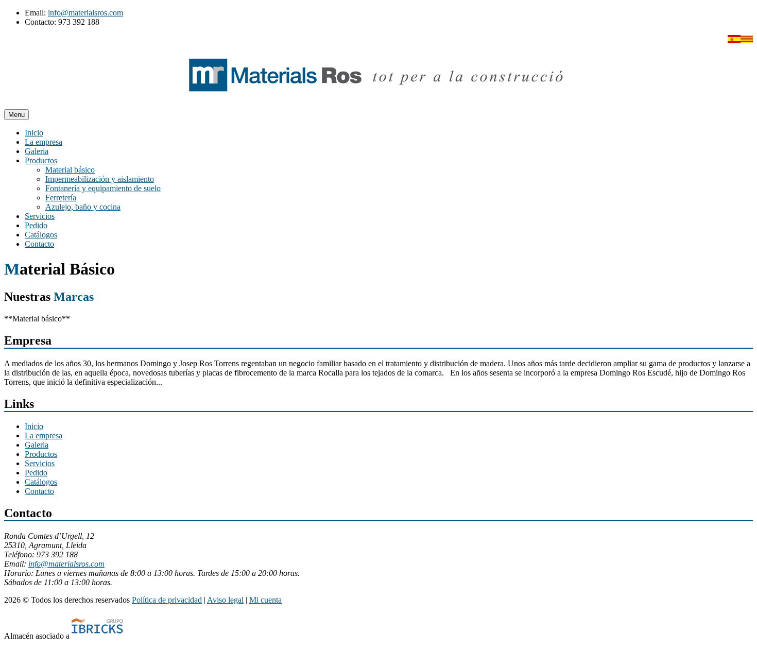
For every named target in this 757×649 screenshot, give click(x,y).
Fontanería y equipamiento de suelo (103, 188)
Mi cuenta (265, 599)
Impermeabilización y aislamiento (99, 179)
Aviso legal (225, 599)
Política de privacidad (167, 599)
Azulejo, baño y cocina (83, 206)
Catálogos (41, 234)
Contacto (39, 244)
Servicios (40, 216)
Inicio (34, 132)
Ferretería (60, 197)
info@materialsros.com (85, 12)
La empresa (43, 142)
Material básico (70, 169)
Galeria (36, 151)
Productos (41, 160)
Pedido (36, 225)
